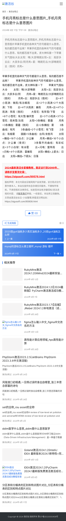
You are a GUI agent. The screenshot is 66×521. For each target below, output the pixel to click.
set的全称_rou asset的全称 (18, 407)
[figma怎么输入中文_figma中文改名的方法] (12, 326)
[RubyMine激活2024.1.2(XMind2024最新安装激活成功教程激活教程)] (12, 274)
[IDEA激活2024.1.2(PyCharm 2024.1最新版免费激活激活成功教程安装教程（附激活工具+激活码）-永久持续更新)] (12, 472)
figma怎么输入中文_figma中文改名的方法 (43, 324)
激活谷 (26, 516)
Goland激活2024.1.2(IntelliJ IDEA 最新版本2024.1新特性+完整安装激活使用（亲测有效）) (42, 452)
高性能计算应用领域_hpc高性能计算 (44, 341)
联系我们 (22, 193)
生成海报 (11, 223)
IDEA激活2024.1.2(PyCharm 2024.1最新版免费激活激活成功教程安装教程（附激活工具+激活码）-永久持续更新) (44, 469)
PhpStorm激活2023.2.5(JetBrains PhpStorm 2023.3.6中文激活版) (29, 359)
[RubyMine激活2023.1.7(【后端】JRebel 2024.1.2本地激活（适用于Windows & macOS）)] (12, 309)
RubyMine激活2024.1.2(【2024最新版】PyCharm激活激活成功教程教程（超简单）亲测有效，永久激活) (43, 289)
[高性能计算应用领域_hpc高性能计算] (12, 344)
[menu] (61, 4)
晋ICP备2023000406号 (48, 516)
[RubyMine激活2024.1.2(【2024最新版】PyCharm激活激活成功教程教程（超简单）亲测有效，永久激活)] (12, 291)
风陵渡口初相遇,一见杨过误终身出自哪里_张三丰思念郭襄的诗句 (32, 384)
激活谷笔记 (33, 30)
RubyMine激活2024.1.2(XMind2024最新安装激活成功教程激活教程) (43, 271)
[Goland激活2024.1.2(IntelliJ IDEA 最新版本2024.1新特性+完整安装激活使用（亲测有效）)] (12, 454)
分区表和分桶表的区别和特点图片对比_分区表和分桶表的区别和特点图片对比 (33, 487)
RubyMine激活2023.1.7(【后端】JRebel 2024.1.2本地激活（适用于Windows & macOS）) (43, 306)
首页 (4, 11)
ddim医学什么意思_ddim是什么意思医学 (26, 428)
